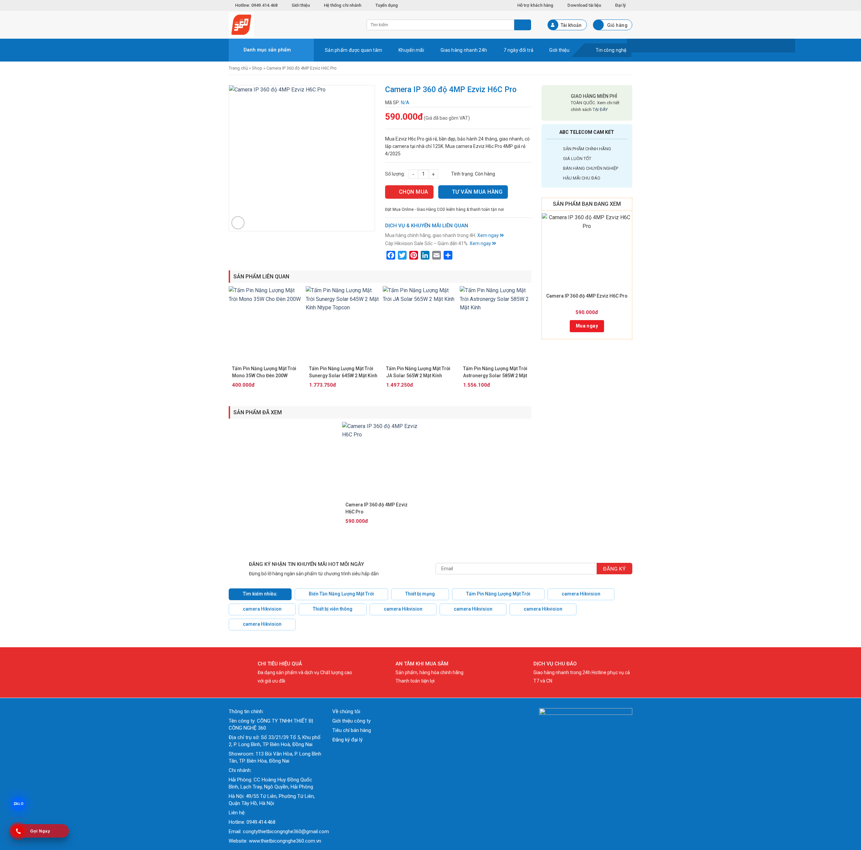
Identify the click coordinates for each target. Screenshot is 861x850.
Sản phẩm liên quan (261, 276)
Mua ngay (587, 326)
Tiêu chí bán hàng (351, 730)
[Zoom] (238, 222)
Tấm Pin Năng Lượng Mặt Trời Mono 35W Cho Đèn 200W (264, 372)
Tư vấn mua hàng (477, 192)
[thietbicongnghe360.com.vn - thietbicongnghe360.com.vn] (293, 25)
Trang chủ (238, 68)
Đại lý (620, 5)
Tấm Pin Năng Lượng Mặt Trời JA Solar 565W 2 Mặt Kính (418, 372)
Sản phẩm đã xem (257, 412)
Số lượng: (395, 174)
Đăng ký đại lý (347, 740)
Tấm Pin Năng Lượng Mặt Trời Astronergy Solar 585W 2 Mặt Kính (495, 372)
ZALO (18, 804)
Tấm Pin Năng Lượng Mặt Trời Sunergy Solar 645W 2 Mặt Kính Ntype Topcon (343, 372)
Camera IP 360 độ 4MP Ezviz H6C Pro (587, 296)
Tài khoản (571, 25)
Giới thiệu (301, 5)
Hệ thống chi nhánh (342, 5)
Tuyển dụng (386, 5)
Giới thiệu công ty (351, 721)
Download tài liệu (584, 5)
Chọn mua (413, 192)
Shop (257, 68)
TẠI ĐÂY (600, 109)
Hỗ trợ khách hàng (535, 5)
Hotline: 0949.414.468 (256, 5)
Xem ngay (488, 235)
